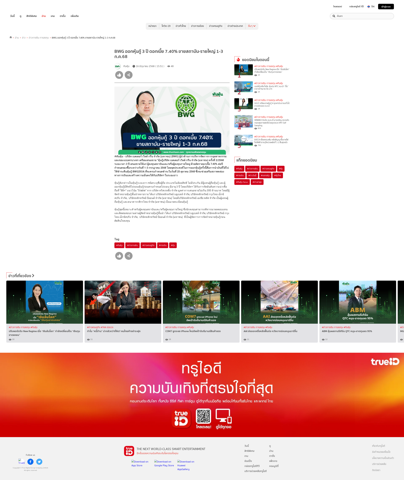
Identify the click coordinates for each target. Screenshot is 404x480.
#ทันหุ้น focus (242, 182)
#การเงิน (162, 245)
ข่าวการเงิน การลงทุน (39, 37)
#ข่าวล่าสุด (257, 182)
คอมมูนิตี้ (274, 466)
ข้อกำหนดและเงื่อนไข (381, 452)
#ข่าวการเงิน (132, 245)
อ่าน (44, 16)
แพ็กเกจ (273, 461)
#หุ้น (173, 245)
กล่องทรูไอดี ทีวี (356, 6)
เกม (53, 16)
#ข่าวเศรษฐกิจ (148, 245)
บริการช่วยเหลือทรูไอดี (255, 471)
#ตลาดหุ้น (265, 175)
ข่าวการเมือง (197, 26)
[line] (21, 462)
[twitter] (39, 462)
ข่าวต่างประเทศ (235, 26)
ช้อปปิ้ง (248, 461)
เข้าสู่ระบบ (386, 6)
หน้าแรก (153, 26)
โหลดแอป (337, 6)
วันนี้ (12, 16)
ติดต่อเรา (376, 470)
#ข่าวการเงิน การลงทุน (265, 66)
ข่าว (24, 37)
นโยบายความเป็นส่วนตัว (383, 458)
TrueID (19, 6)
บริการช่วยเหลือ (379, 464)
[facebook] (30, 462)
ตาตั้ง (63, 16)
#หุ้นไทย (277, 175)
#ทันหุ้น (119, 245)
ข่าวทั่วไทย (181, 26)
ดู (20, 16)
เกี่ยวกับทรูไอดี (378, 446)
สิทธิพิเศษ (31, 16)
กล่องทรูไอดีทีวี (252, 466)
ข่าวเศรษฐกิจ (215, 26)
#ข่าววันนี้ (252, 175)
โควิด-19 (166, 26)
